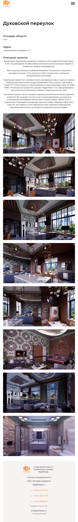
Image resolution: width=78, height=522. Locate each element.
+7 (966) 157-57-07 (40, 490)
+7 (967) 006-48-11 (40, 501)
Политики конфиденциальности (39, 477)
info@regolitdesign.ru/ (39, 511)
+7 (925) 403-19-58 (40, 496)
